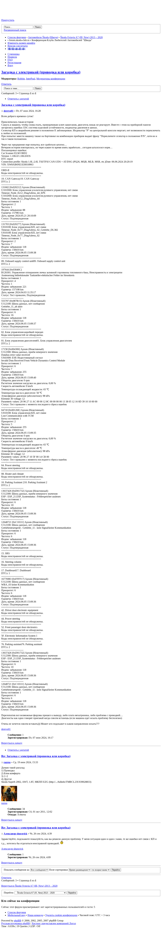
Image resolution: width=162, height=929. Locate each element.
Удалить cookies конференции (61, 915)
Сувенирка (13, 54)
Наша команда (35, 915)
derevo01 (8, 111)
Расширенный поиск (15, 30)
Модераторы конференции (50, 78)
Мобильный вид (16, 48)
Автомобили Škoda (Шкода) (43, 37)
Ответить (6, 84)
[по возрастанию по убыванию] (106, 869)
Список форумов (17, 37)
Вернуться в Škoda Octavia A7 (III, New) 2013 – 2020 (29, 885)
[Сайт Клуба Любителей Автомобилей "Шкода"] (17, 14)
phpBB (17, 920)
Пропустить (7, 20)
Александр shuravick (15, 833)
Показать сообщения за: (17, 869)
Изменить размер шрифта (21, 43)
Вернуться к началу (11, 743)
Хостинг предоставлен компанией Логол (54, 923)
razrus (7, 762)
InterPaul (30, 78)
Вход (10, 65)
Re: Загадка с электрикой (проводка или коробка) (35, 756)
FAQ (10, 59)
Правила (12, 57)
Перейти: (9, 892)
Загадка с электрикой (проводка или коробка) (40, 72)
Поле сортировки (59, 869)
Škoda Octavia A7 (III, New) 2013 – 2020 (81, 37)
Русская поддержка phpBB (15, 923)
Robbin (21, 78)
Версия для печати (18, 46)
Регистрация (14, 62)
